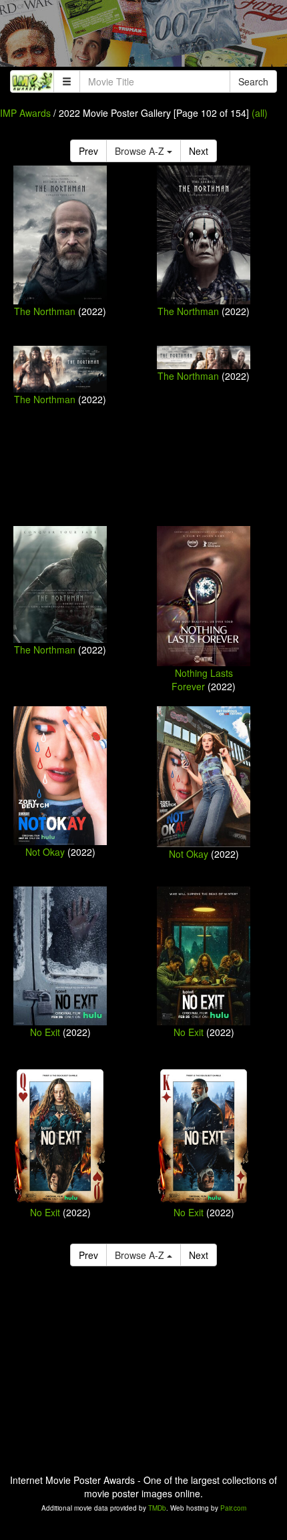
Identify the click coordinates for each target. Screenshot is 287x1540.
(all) (260, 112)
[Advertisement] (143, 36)
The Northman (44, 311)
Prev (88, 151)
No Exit (45, 1032)
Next (198, 151)
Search (253, 81)
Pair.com (233, 1508)
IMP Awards (25, 112)
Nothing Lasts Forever (202, 679)
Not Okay (45, 851)
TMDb (157, 1508)
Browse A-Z (141, 151)
